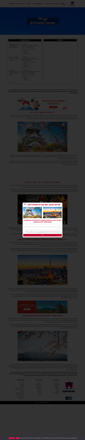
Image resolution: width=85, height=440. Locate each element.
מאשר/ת (17, 438)
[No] (83, 438)
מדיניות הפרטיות (50, 231)
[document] (42, 220)
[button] (24, 204)
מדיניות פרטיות (11, 438)
